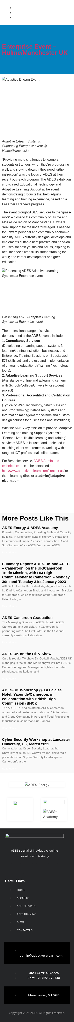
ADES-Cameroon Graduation (27, 618)
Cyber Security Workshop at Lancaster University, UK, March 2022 (36, 741)
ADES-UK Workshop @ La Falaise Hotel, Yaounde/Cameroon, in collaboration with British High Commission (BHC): (32, 697)
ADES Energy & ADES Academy (30, 528)
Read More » (9, 552)
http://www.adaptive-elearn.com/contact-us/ (33, 471)
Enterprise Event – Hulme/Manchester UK (35, 49)
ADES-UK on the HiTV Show (26, 654)
